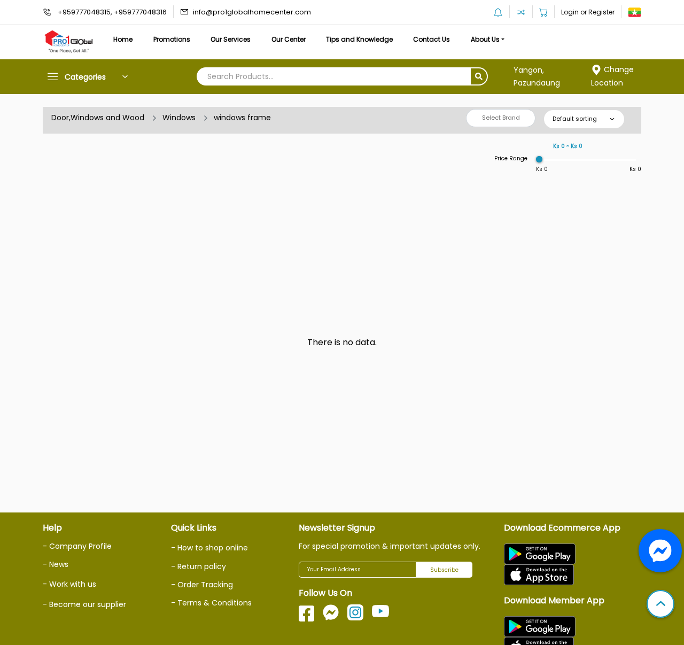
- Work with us (69, 584)
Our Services (231, 39)
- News (55, 564)
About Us (485, 39)
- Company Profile (77, 546)
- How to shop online (209, 547)
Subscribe (444, 570)
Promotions (171, 39)
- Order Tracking (202, 584)
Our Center (288, 39)
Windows (179, 117)
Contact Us (431, 39)
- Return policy (198, 566)
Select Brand (501, 117)
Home (123, 39)
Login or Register (588, 12)
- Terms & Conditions (211, 602)
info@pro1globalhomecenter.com (252, 12)
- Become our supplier (84, 604)
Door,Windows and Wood (97, 117)
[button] (660, 605)
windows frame (242, 117)
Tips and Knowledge (359, 39)
